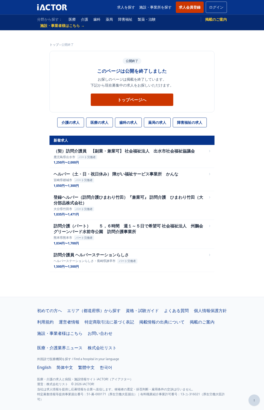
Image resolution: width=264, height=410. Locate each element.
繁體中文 (86, 367)
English (44, 367)
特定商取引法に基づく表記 (109, 322)
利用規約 (45, 322)
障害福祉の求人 (189, 122)
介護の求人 (71, 122)
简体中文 (64, 367)
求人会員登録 (190, 7)
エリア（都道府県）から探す (94, 310)
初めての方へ (49, 310)
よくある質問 (176, 310)
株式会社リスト (102, 348)
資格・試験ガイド (142, 310)
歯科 (97, 19)
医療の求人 (99, 122)
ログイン (216, 7)
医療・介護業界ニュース (59, 348)
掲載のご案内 (216, 19)
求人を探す (126, 7)
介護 (84, 19)
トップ (54, 44)
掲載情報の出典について (162, 322)
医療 (72, 19)
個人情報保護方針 (210, 310)
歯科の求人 (128, 122)
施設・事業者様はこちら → (62, 25)
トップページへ (132, 100)
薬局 (109, 19)
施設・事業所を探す (155, 7)
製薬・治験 (147, 19)
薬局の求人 (157, 122)
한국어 (106, 367)
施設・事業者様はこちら (59, 333)
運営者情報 (69, 322)
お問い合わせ (100, 333)
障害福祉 (125, 19)
